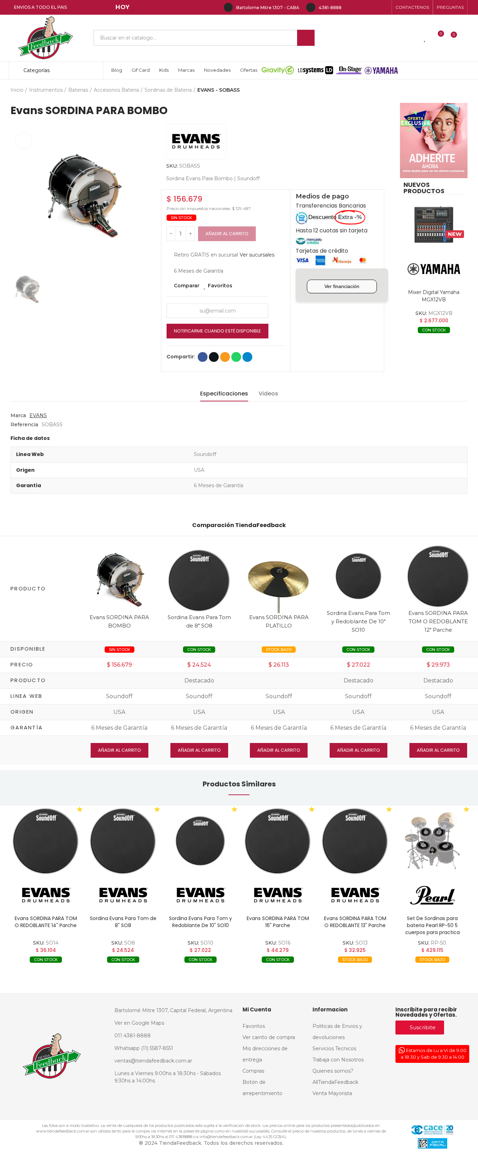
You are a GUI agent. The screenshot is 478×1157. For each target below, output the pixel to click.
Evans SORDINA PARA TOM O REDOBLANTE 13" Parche (355, 922)
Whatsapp (236, 357)
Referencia (24, 424)
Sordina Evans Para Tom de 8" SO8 (123, 922)
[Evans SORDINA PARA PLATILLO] (279, 579)
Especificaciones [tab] (224, 394)
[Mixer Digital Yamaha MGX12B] (433, 225)
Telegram (247, 357)
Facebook (203, 357)
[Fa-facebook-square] (373, 7)
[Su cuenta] (465, 38)
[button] (412, 7)
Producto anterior (445, 89)
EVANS (38, 415)
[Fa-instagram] (361, 7)
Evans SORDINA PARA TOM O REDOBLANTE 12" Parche (438, 621)
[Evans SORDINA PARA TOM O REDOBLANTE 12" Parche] (438, 575)
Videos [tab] (268, 394)
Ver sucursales (257, 255)
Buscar (306, 38)
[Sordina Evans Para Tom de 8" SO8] (199, 579)
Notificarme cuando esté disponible (217, 331)
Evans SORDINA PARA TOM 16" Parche (278, 922)
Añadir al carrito (226, 233)
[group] (46, 841)
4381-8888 (330, 7)
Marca (18, 415)
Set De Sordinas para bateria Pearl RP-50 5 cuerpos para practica (432, 925)
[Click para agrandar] (23, 140)
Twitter (214, 357)
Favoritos (220, 285)
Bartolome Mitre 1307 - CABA (267, 7)
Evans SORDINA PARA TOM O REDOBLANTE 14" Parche (46, 922)
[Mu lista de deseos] (425, 38)
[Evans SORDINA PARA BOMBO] (120, 579)
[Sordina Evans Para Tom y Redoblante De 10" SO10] (359, 575)
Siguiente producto (462, 89)
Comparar (186, 285)
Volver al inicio (453, 89)
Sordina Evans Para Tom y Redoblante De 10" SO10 (358, 621)
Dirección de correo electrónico (225, 357)
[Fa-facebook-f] (350, 7)
